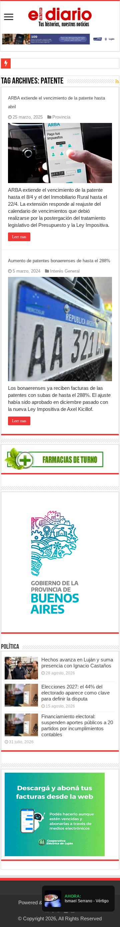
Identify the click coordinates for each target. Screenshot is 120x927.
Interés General (65, 271)
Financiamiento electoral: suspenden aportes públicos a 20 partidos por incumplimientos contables (77, 725)
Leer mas (19, 237)
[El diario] (60, 16)
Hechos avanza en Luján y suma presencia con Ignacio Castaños (77, 662)
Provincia (61, 117)
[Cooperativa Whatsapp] (55, 814)
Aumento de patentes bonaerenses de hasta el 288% (59, 260)
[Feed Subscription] (117, 81)
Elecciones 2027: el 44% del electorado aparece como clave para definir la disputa (75, 693)
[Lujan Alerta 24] (60, 38)
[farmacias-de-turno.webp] (55, 458)
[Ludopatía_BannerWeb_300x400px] (55, 562)
